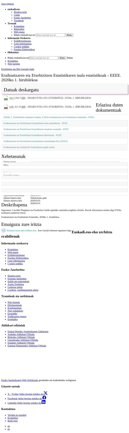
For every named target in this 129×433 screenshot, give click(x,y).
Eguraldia (12, 313)
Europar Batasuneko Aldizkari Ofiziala (27, 345)
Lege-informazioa (22, 43)
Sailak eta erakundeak (18, 281)
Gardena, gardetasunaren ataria (23, 290)
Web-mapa (19, 32)
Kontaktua (19, 26)
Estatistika (13, 319)
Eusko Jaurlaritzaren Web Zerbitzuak (19, 380)
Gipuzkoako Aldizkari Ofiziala (23, 340)
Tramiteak (19, 20)
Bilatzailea (19, 29)
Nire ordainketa (15, 310)
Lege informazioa (16, 260)
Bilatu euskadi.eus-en (24, 35)
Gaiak (17, 15)
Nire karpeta (14, 63)
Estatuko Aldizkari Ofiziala (21, 343)
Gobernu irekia (15, 287)
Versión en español (17, 415)
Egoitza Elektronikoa (24, 49)
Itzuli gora (13, 420)
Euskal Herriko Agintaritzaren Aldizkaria (28, 331)
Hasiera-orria (20, 12)
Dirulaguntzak (15, 305)
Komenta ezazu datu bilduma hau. (22, 230)
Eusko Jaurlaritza (22, 17)
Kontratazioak (15, 308)
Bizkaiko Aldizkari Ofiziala (21, 337)
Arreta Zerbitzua (16, 284)
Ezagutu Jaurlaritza (17, 278)
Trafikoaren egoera (17, 316)
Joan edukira (7, 4)
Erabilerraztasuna (22, 41)
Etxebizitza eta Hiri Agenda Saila (17, 69)
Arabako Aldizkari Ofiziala (21, 334)
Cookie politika (21, 46)
